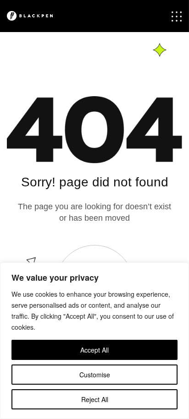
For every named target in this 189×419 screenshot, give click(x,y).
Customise (94, 374)
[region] (94, 340)
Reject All (94, 399)
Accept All (94, 349)
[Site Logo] (35, 16)
